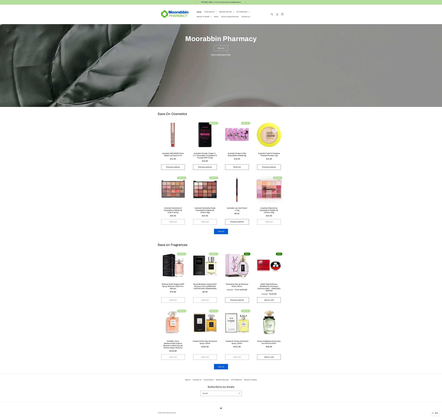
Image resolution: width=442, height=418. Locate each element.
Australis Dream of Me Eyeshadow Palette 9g (237, 154)
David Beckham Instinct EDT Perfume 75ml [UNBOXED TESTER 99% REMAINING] (205, 286)
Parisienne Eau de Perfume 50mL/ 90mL (237, 285)
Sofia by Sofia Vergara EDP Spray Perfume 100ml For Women (173, 286)
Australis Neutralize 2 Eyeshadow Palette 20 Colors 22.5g (173, 210)
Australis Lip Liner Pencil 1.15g (237, 209)
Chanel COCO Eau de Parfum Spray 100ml (205, 342)
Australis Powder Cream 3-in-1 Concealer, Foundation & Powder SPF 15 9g (205, 155)
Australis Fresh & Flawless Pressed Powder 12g (269, 154)
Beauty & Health (250, 380)
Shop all (220, 48)
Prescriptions (209, 380)
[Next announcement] (245, 2)
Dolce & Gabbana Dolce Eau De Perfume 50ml (269, 342)
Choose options (173, 167)
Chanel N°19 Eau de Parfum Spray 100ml (236, 342)
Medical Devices (222, 380)
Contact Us (197, 380)
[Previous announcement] (196, 2)
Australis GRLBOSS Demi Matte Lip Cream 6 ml (173, 154)
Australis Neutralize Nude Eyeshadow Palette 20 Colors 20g (205, 210)
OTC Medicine (236, 380)
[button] (210, 11)
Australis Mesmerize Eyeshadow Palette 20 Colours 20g (269, 210)
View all (221, 231)
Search (188, 380)
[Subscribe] (239, 393)
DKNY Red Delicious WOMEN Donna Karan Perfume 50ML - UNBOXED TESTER (268, 287)
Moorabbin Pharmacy (169, 412)
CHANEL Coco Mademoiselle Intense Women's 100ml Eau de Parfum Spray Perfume (173, 344)
